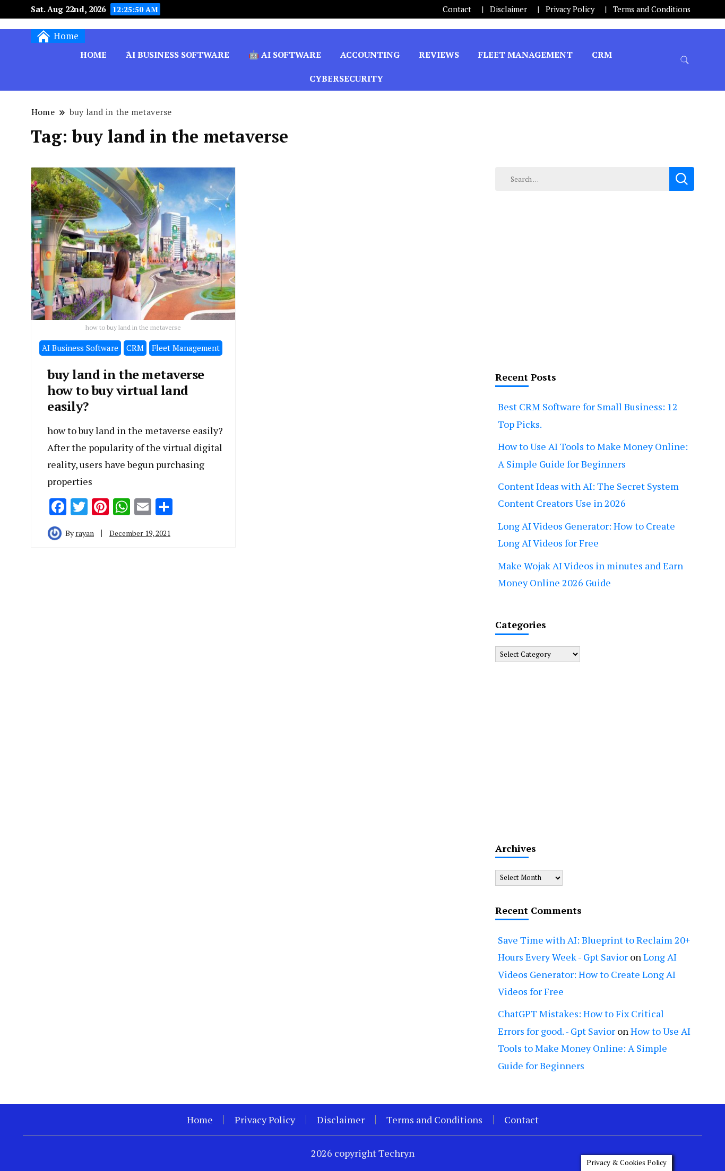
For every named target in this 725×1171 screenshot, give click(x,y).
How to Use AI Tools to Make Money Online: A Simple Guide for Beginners (594, 1048)
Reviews (439, 54)
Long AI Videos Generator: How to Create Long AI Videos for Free (587, 974)
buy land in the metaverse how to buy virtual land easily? (125, 390)
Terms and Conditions (652, 9)
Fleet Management (525, 54)
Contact (457, 9)
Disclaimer (508, 9)
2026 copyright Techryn (363, 1153)
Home (93, 54)
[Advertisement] (594, 278)
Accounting (370, 54)
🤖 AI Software (284, 54)
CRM (602, 54)
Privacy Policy (570, 9)
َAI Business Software (177, 54)
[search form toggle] (684, 60)
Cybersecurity (346, 78)
